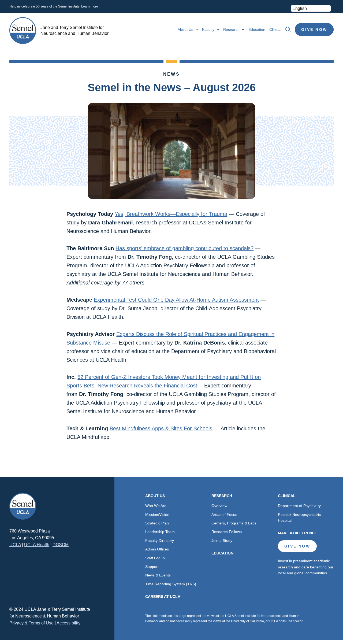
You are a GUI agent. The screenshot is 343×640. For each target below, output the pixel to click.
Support (152, 566)
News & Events (158, 575)
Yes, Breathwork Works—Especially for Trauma (171, 214)
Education (256, 29)
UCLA (15, 544)
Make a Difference (297, 533)
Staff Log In (155, 558)
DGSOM (61, 544)
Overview (219, 506)
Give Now (314, 29)
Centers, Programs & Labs (233, 523)
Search (288, 29)
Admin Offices (157, 549)
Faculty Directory (159, 540)
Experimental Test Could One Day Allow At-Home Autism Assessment (176, 300)
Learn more (89, 6)
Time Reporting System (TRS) (170, 584)
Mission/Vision (157, 514)
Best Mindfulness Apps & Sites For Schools (161, 428)
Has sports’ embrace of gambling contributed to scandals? (184, 248)
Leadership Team (160, 532)
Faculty (208, 29)
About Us (185, 29)
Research (231, 29)
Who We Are (155, 506)
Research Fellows (226, 532)
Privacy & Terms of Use (31, 623)
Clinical (275, 29)
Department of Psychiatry (299, 506)
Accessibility (68, 623)
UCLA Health (36, 544)
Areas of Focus (224, 514)
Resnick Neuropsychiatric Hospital (299, 517)
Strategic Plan (157, 523)
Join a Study (221, 540)
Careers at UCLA (162, 596)
